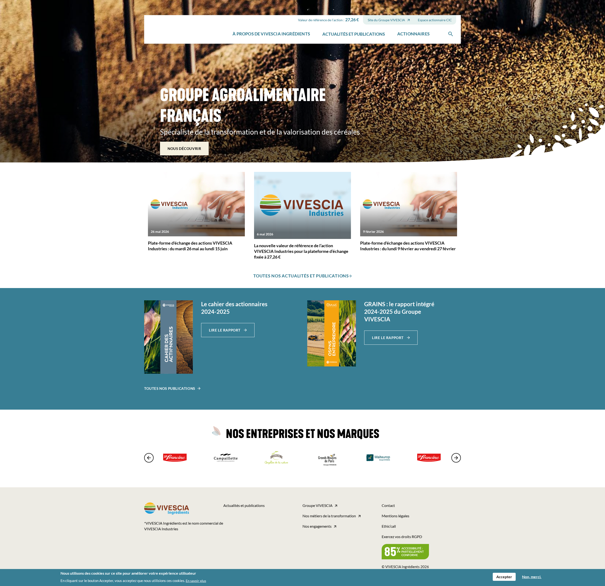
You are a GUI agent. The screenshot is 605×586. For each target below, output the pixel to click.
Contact (388, 505)
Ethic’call (389, 526)
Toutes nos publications (169, 388)
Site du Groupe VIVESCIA (386, 20)
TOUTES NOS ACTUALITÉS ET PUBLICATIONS (301, 275)
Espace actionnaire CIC (435, 20)
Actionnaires (413, 33)
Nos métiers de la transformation (329, 516)
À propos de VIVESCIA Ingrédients (271, 33)
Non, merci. (531, 576)
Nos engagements (317, 526)
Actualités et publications (353, 34)
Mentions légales (395, 516)
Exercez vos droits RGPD (402, 536)
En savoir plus (196, 581)
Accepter (504, 576)
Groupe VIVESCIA (317, 505)
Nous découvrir (184, 148)
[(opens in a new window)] (168, 337)
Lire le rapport (225, 330)
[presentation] (150, 458)
